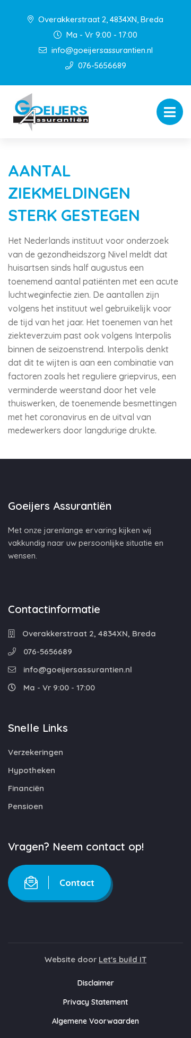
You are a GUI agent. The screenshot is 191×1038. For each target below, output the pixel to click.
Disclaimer (95, 983)
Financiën (26, 788)
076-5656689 (101, 65)
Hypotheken (31, 770)
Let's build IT (122, 959)
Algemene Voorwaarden (95, 1021)
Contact (76, 882)
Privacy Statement (95, 1002)
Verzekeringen (35, 752)
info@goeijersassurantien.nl (101, 50)
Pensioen (25, 806)
